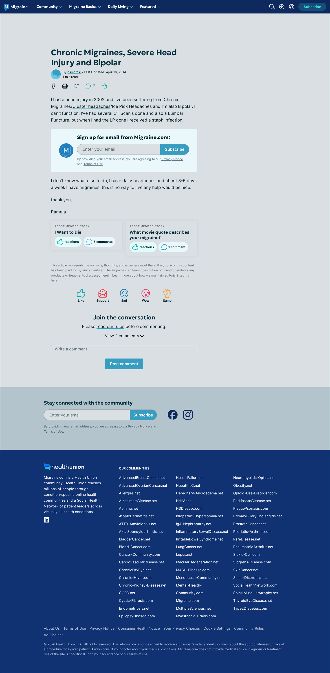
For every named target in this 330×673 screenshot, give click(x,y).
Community (47, 6)
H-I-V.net (183, 500)
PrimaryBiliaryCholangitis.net (257, 516)
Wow (143, 295)
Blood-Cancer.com (135, 547)
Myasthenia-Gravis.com (196, 616)
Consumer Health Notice (139, 628)
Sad (121, 295)
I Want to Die (68, 232)
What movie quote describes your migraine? (159, 234)
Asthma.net (128, 508)
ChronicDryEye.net (135, 570)
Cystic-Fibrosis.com (136, 600)
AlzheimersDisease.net (138, 500)
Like (78, 295)
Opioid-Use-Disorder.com (255, 493)
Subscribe (175, 149)
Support (101, 295)
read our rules (110, 326)
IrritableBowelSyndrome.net (199, 539)
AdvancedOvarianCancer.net (143, 485)
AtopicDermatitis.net (136, 516)
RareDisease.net (246, 539)
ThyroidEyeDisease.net (252, 600)
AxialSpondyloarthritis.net (141, 531)
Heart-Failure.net (190, 477)
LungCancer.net (189, 547)
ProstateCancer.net (249, 524)
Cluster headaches (91, 106)
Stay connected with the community (88, 403)
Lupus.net (184, 554)
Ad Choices (53, 635)
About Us (52, 628)
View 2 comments (122, 335)
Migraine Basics (83, 6)
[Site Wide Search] (272, 7)
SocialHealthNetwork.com (255, 585)
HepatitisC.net (188, 485)
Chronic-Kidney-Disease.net (143, 585)
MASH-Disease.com (193, 570)
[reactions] (104, 86)
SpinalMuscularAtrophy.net (255, 593)
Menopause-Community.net (199, 577)
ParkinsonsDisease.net (252, 500)
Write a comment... (73, 349)
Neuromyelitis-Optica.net (254, 477)
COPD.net (127, 593)
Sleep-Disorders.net (250, 577)
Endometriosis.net (134, 608)
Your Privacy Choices (181, 628)
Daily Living (118, 6)
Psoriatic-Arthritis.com (252, 531)
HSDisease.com (189, 508)
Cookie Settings (217, 628)
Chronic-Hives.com (135, 577)
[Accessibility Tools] (282, 7)
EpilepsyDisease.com (137, 616)
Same (165, 295)
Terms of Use (93, 164)
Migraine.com (187, 600)
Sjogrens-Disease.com (252, 562)
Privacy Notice (172, 159)
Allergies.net (129, 493)
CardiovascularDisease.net (141, 562)
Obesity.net (242, 485)
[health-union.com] (64, 468)
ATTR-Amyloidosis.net (137, 524)
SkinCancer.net (246, 570)
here (54, 280)
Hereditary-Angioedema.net (199, 493)
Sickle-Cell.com (246, 554)
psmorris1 (74, 72)
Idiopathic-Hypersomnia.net (199, 516)
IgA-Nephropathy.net (193, 524)
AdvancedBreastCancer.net (142, 477)
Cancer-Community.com (139, 554)
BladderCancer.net (134, 539)
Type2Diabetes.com (250, 608)
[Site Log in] (292, 7)
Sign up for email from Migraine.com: (123, 137)
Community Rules (249, 628)
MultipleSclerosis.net (193, 608)
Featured (148, 6)
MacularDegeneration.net (197, 562)
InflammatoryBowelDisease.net (202, 531)
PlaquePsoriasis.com (250, 508)
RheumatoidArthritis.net (253, 547)
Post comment (124, 363)
